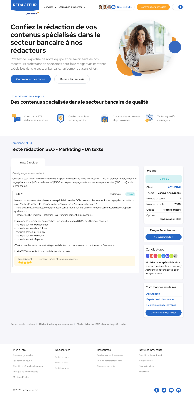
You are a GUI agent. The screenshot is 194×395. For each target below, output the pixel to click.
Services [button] (48, 7)
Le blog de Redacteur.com (109, 360)
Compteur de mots (106, 366)
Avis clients (144, 371)
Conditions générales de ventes (28, 366)
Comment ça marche (23, 355)
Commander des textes (30, 79)
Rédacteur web (62, 357)
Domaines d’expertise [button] (70, 7)
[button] (177, 7)
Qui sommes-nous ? (22, 360)
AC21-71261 (174, 187)
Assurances (153, 293)
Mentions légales (21, 377)
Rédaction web (62, 368)
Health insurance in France (161, 305)
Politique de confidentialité (25, 371)
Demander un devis (72, 79)
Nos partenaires (146, 366)
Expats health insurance (160, 299)
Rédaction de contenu (23, 324)
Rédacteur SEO (62, 362)
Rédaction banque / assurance (56, 324)
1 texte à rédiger (28, 162)
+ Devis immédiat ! (163, 237)
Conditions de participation (151, 355)
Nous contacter (146, 360)
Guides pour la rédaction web (110, 355)
